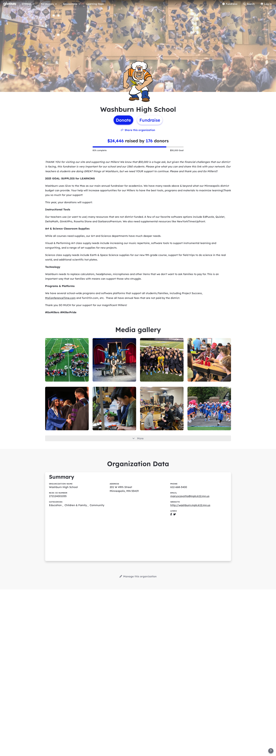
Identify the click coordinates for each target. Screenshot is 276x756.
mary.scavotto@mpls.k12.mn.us (189, 496)
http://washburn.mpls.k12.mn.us (190, 505)
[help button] (270, 750)
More (140, 438)
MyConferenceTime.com (60, 298)
